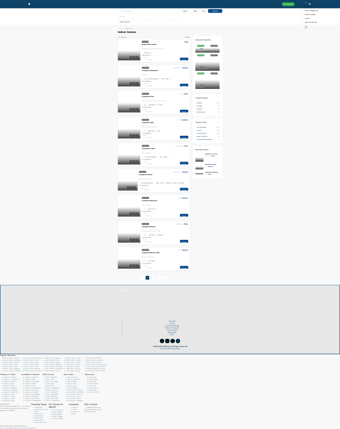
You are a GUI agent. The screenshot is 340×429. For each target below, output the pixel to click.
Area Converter (93, 383)
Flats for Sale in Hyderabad (12, 371)
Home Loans (93, 377)
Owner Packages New (311, 10)
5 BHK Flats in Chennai (94, 358)
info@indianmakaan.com (93, 407)
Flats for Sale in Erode (31, 360)
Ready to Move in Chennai (95, 360)
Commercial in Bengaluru (75, 400)
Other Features (124, 22)
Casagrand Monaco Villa (151, 253)
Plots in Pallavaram (52, 396)
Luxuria (199, 130)
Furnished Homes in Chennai (96, 371)
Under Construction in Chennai (96, 364)
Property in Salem (9, 385)
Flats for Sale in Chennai (11, 358)
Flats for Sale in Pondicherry (33, 358)
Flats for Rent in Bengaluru (53, 364)
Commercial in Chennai (74, 390)
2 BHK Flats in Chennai (73, 366)
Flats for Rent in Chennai (32, 368)
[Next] (160, 277)
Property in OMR (30, 379)
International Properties (205, 139)
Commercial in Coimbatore (75, 392)
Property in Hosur (9, 400)
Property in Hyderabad (11, 390)
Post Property (288, 4)
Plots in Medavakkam (52, 394)
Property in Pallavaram (32, 396)
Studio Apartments (41, 422)
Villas (36, 411)
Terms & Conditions (6, 428)
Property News (93, 388)
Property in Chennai (10, 377)
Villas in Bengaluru (73, 388)
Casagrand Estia (148, 96)
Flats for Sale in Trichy (11, 364)
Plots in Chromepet (52, 398)
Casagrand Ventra (145, 174)
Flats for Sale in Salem (11, 366)
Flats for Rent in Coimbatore (33, 371)
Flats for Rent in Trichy (52, 360)
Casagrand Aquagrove (150, 70)
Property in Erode (9, 394)
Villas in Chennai (72, 377)
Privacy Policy (17, 428)
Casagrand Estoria (148, 226)
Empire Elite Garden (149, 44)
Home (121, 28)
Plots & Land (39, 414)
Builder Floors (39, 420)
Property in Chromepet (32, 398)
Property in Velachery (31, 377)
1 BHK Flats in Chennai (73, 364)
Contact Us (75, 411)
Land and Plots (201, 133)
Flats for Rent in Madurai (53, 358)
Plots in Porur (50, 385)
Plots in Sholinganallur (53, 388)
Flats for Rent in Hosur (73, 362)
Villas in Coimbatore (73, 379)
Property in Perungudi (31, 392)
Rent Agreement (94, 392)
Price (203, 11)
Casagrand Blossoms (149, 200)
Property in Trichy (9, 383)
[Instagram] (6, 414)
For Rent (199, 109)
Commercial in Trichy (74, 396)
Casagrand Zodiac (148, 148)
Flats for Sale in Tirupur (31, 362)
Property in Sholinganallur (33, 388)
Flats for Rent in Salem (52, 362)
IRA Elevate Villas (210, 164)
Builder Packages (57, 416)
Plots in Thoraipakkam (53, 400)
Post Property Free (58, 410)
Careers (307, 18)
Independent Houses (41, 409)
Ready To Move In (202, 136)
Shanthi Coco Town (211, 154)
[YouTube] (3, 414)
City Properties (201, 127)
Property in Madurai (10, 381)
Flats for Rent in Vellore (73, 360)
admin (144, 57)
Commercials (201, 112)
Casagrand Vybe (148, 122)
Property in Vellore (9, 398)
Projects (145, 67)
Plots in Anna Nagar (52, 381)
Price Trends (92, 381)
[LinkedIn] (2, 414)
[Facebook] (162, 341)
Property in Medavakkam (32, 394)
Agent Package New (311, 22)
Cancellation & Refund (29, 428)
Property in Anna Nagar (32, 381)
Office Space (39, 418)
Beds (195, 11)
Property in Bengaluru (10, 388)
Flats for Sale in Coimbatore (12, 360)
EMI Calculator (93, 379)
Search (215, 11)
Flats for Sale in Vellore (31, 364)
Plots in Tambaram (52, 390)
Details (184, 59)
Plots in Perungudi (51, 392)
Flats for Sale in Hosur (31, 366)
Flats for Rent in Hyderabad (54, 366)
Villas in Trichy (71, 383)
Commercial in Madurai (74, 394)
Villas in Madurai (72, 381)
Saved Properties (57, 418)
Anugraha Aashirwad (211, 172)
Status (185, 11)
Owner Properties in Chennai (96, 366)
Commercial (39, 416)
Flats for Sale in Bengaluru (12, 368)
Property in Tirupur (9, 396)
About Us (307, 6)
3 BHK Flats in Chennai (73, 368)
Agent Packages (57, 414)
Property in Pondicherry (11, 392)
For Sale (145, 41)
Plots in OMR (50, 379)
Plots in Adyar (50, 383)
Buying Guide (93, 390)
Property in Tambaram (32, 390)
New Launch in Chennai (94, 362)
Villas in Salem (71, 385)
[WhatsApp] (5, 414)
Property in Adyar (30, 383)
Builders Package (310, 14)
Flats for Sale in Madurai (11, 362)
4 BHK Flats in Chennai (73, 371)
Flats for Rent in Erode (52, 371)
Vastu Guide (92, 385)
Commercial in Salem (74, 398)
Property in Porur (30, 385)
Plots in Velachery (51, 377)
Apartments (38, 407)
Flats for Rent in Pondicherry (54, 368)
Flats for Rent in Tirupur (73, 358)
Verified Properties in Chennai (96, 368)
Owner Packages (57, 412)
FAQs (73, 414)
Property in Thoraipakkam (33, 400)
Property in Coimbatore (11, 379)
